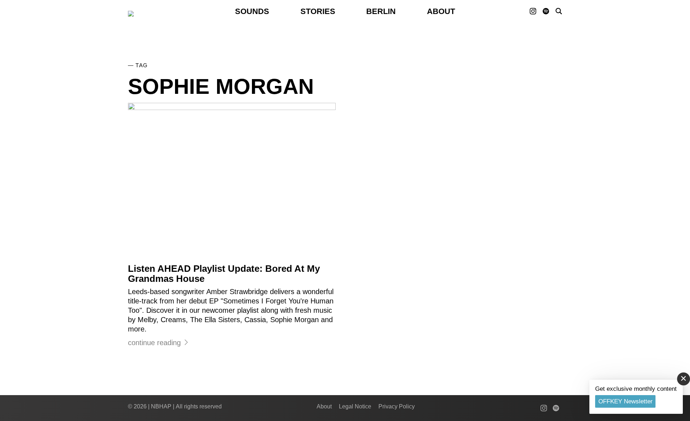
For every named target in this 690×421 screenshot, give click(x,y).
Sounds (252, 11)
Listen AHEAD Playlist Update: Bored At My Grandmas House (224, 273)
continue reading (154, 343)
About (441, 11)
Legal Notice (355, 406)
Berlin (381, 11)
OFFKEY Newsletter (625, 401)
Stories (317, 11)
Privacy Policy (396, 406)
